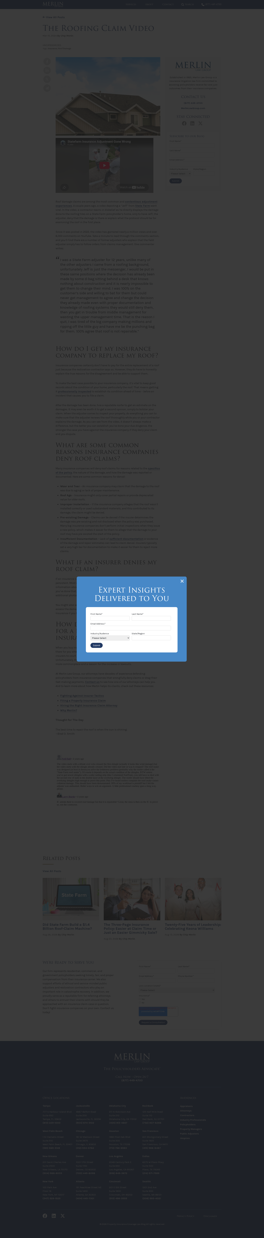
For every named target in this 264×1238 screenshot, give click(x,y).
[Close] (182, 581)
